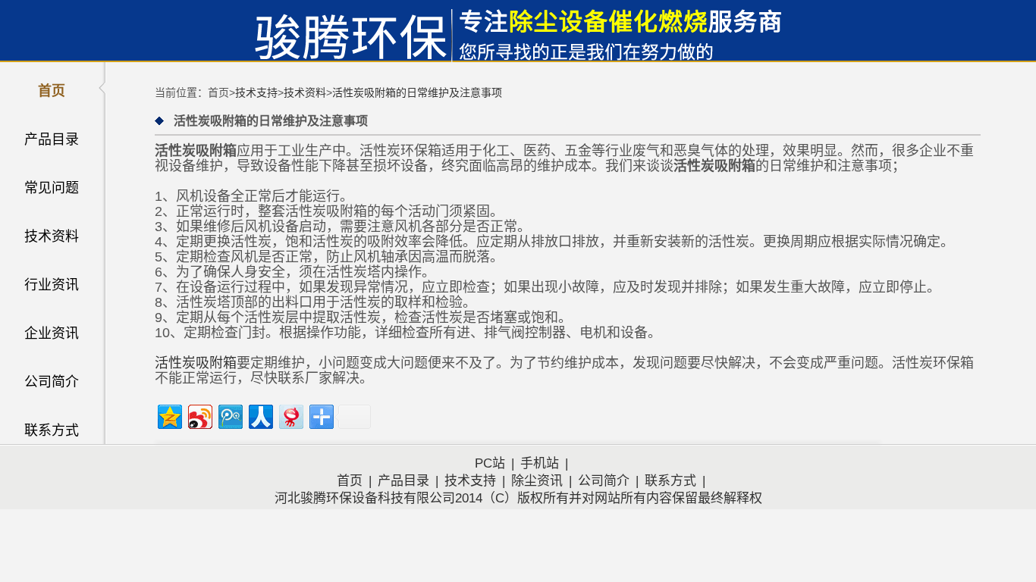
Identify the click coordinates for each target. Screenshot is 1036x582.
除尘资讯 (537, 481)
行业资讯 (51, 285)
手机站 (539, 463)
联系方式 (51, 430)
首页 (51, 91)
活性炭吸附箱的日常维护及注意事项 (417, 92)
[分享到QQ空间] (169, 415)
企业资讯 (51, 333)
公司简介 (51, 382)
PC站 (490, 463)
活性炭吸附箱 (196, 363)
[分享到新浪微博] (199, 415)
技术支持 (256, 92)
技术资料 (51, 236)
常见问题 (51, 188)
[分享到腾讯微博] (229, 415)
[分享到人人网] (260, 415)
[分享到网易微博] (290, 415)
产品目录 (51, 139)
